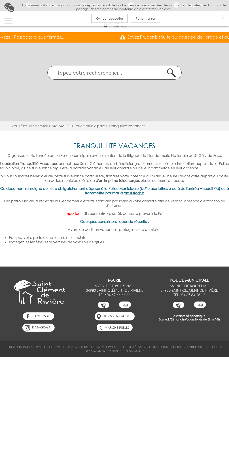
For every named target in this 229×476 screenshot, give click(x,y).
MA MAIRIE (61, 126)
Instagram (41, 327)
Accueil (41, 126)
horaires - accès (117, 316)
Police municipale (90, 126)
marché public (117, 327)
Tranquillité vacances (127, 126)
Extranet (115, 351)
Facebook (41, 316)
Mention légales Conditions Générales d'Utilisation (163, 347)
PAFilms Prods (34, 347)
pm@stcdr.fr (134, 193)
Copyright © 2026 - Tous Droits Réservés (82, 347)
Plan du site (134, 351)
